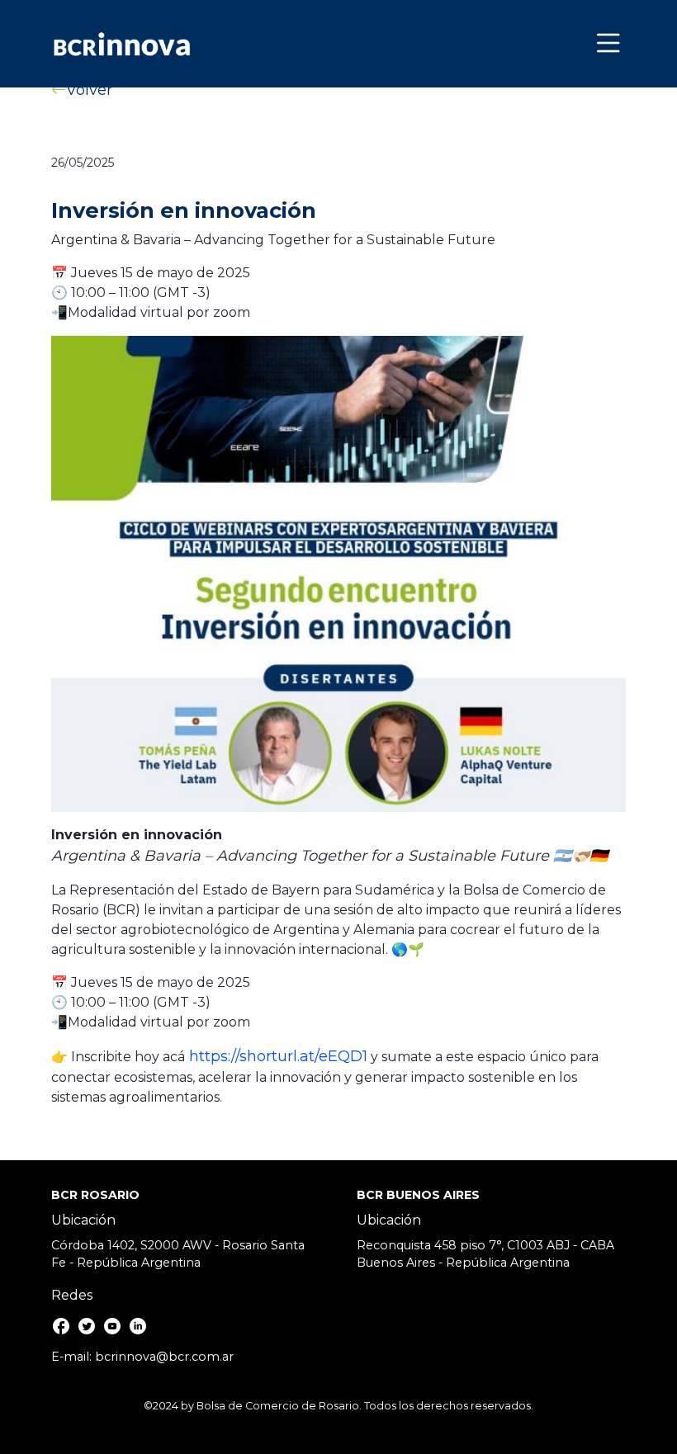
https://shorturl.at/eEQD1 (276, 1056)
